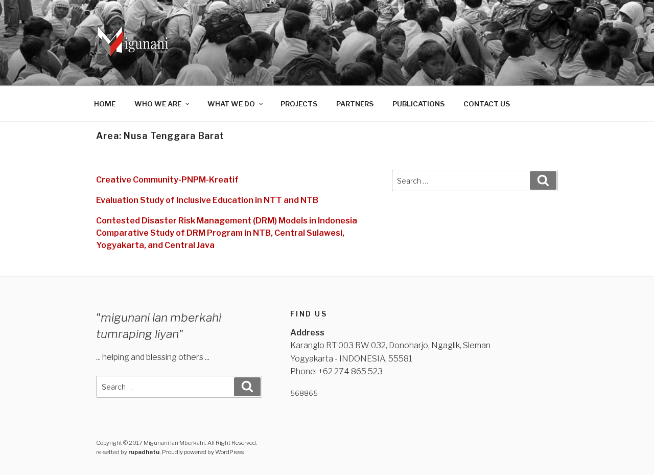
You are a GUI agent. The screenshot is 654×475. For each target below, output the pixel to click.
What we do (231, 104)
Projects (299, 104)
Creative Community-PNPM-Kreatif (167, 180)
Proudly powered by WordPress (203, 452)
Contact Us (486, 104)
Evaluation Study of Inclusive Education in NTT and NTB (207, 200)
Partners (354, 104)
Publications (418, 104)
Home (104, 104)
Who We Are (157, 104)
